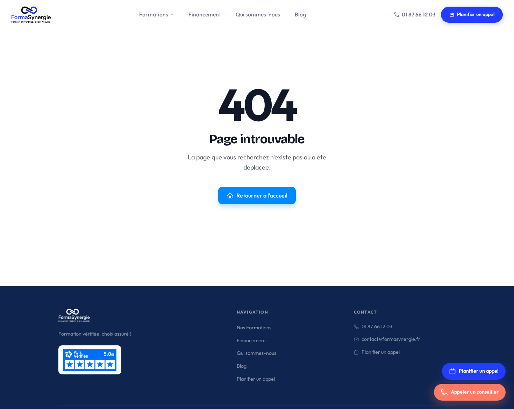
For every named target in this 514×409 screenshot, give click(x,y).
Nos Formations (254, 327)
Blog (300, 14)
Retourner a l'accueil (261, 195)
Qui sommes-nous (258, 14)
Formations (153, 14)
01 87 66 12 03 (418, 14)
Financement (204, 14)
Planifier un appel (475, 14)
